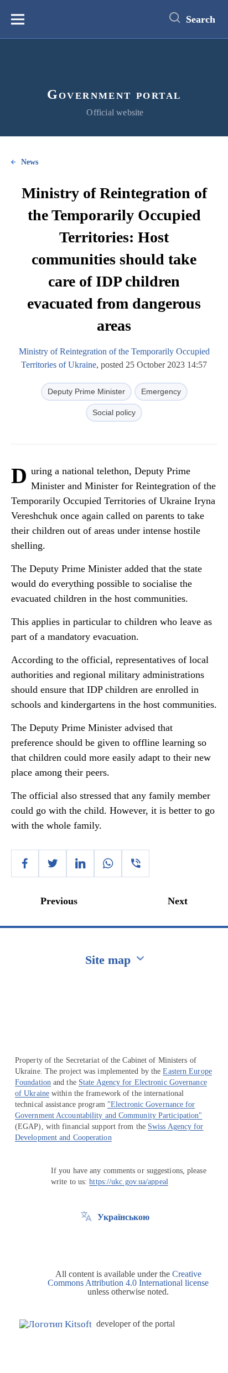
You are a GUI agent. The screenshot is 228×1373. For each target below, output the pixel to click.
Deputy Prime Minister (86, 391)
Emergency (161, 391)
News (29, 162)
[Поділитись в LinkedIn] (80, 863)
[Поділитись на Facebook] (25, 863)
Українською (123, 1217)
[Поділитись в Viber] (135, 863)
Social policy (114, 412)
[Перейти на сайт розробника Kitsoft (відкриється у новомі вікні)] (55, 1324)
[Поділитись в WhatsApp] (108, 863)
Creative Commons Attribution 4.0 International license (128, 1278)
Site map (108, 960)
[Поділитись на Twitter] (52, 863)
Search (200, 19)
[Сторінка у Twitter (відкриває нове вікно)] (86, 1242)
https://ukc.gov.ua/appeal (128, 1182)
